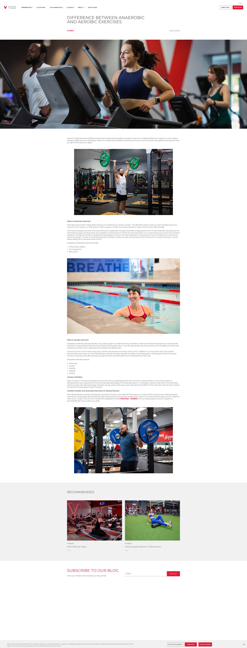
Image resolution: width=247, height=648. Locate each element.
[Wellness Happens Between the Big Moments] (152, 550)
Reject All (190, 644)
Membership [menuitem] (26, 7)
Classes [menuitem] (70, 7)
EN (240, 3)
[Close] (244, 644)
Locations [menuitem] (40, 7)
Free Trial (225, 7)
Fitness (70, 31)
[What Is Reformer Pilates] (94, 550)
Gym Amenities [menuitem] (56, 7)
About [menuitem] (80, 7)
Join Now (238, 7)
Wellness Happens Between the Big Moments (143, 547)
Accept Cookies (205, 644)
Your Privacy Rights (175, 644)
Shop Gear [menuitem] (92, 7)
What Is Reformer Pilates (76, 547)
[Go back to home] (10, 7)
